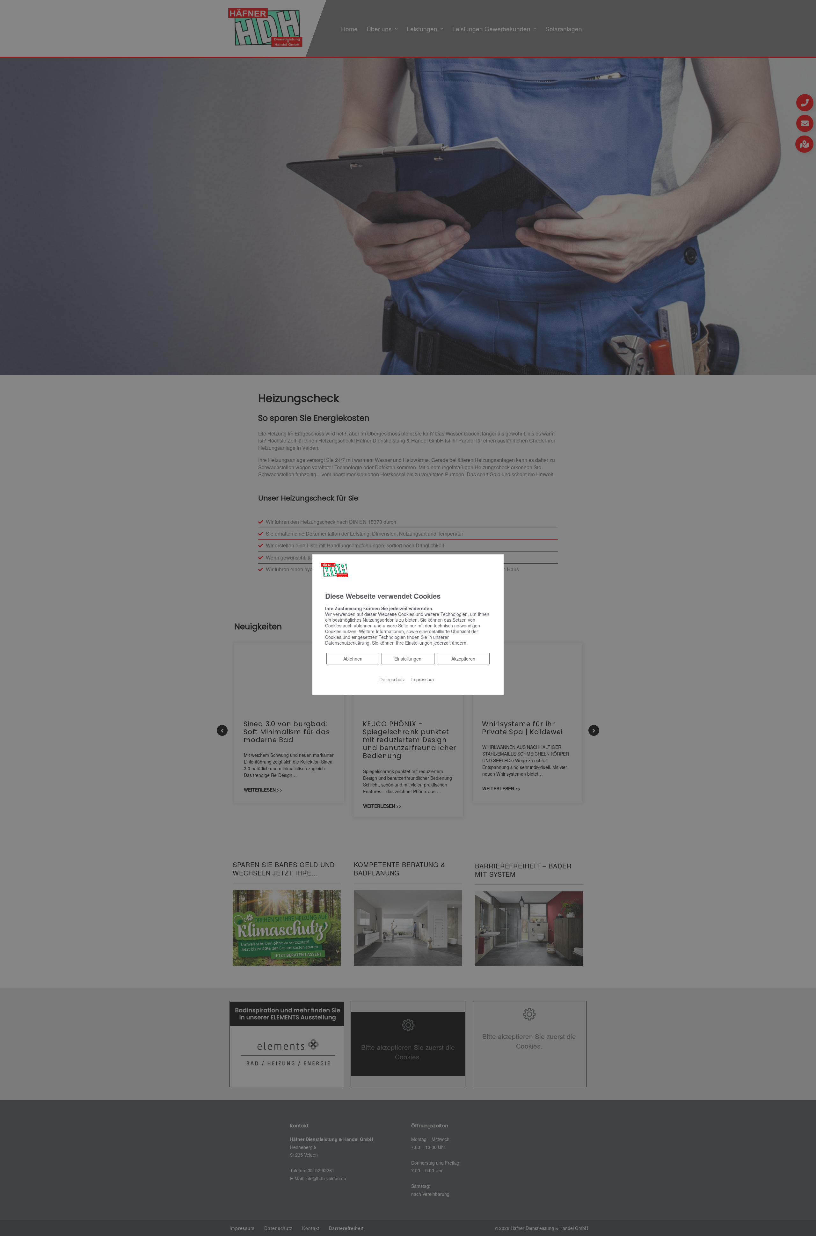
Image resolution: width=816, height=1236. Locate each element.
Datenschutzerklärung (347, 643)
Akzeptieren (463, 658)
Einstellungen (407, 658)
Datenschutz (392, 679)
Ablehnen (352, 658)
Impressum (422, 679)
